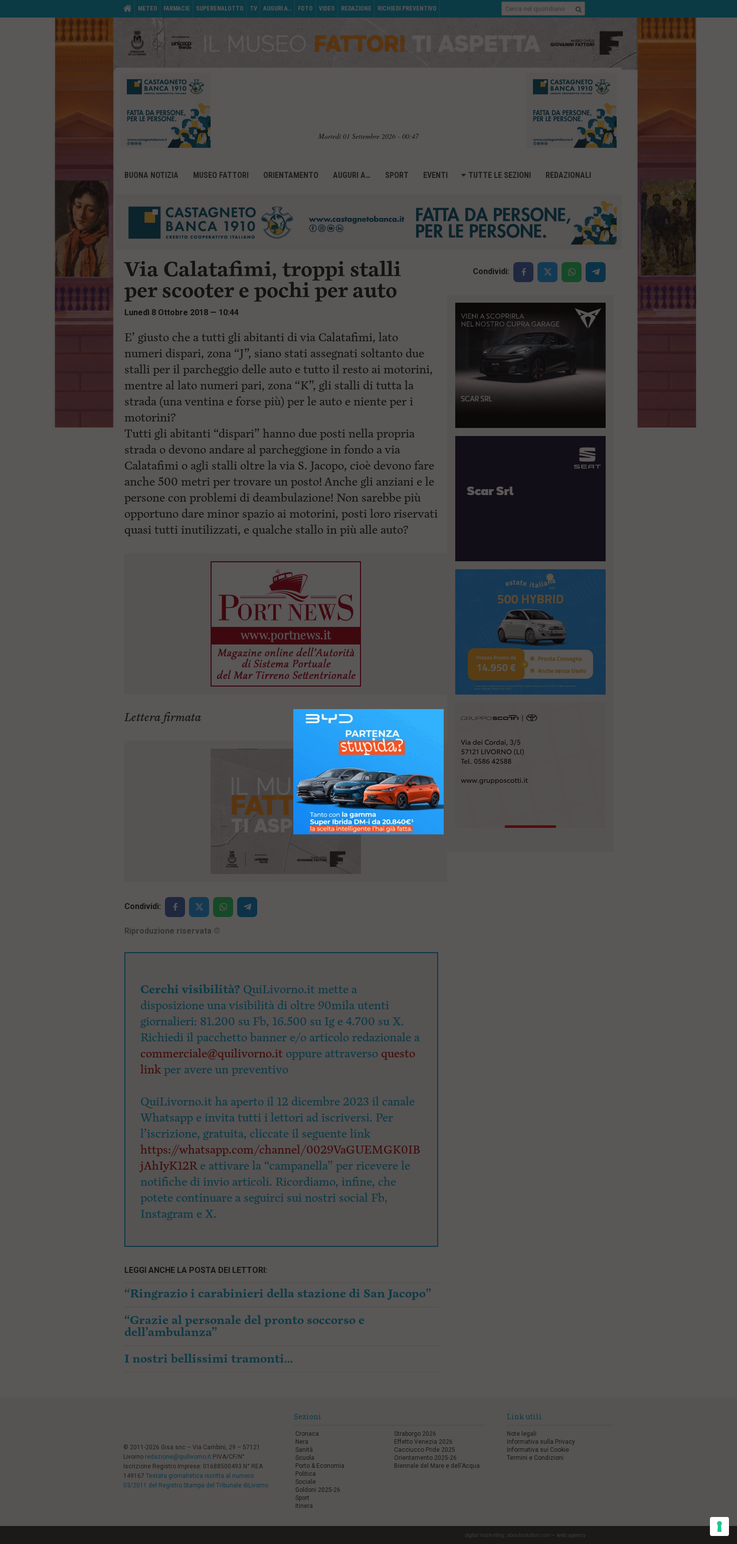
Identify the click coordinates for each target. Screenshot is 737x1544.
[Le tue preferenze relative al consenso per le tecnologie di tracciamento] (719, 1526)
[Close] (444, 709)
